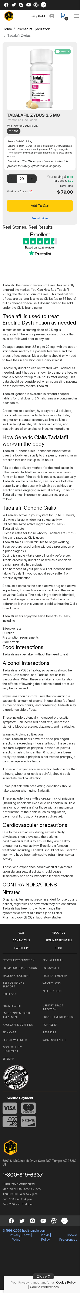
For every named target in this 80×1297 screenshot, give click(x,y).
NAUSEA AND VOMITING (18, 1024)
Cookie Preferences (44, 1287)
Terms (26, 1235)
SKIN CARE (9, 1032)
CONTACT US (21, 940)
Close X (43, 1276)
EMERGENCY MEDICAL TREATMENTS (17, 1015)
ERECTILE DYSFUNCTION (18, 960)
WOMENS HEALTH (54, 1040)
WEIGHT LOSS (52, 983)
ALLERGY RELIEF (53, 991)
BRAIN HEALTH (12, 1006)
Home (7, 29)
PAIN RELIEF (50, 1024)
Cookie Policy (66, 1282)
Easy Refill (38, 16)
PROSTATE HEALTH (55, 975)
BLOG (58, 948)
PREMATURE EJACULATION (20, 967)
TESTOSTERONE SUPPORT (13, 984)
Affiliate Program (59, 940)
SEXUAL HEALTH (53, 960)
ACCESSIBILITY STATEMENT (12, 1049)
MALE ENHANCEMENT (16, 975)
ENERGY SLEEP (52, 967)
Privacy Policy (15, 1237)
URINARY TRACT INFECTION (53, 1007)
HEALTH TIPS (21, 948)
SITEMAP (8, 1058)
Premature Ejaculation (33, 29)
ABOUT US (58, 932)
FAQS (21, 932)
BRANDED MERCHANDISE (58, 1017)
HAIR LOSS (9, 994)
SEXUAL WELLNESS (15, 1040)
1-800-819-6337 (23, 1175)
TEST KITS (49, 1032)
